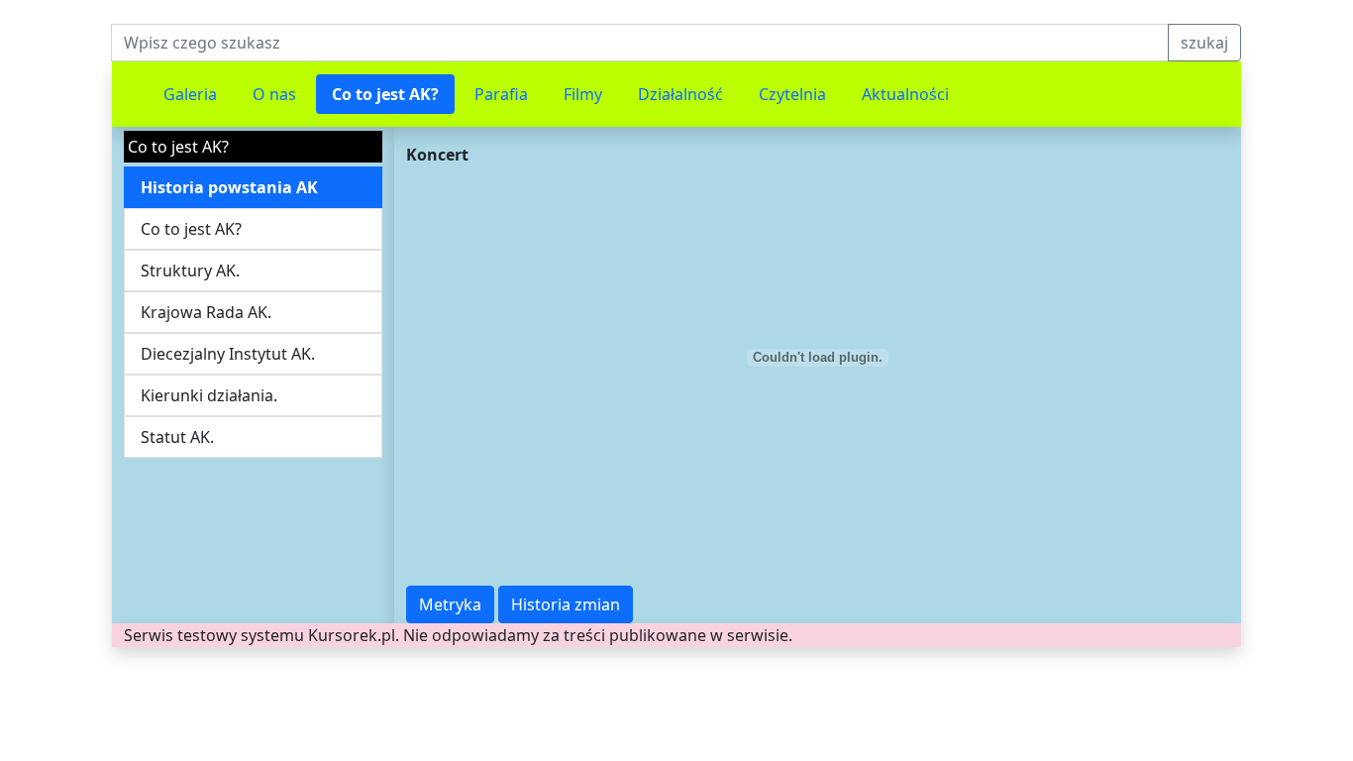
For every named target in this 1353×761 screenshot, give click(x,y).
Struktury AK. (190, 270)
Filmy (583, 94)
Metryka (450, 604)
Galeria (190, 94)
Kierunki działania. (209, 395)
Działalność (680, 94)
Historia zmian (565, 604)
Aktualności (905, 94)
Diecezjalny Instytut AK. (228, 354)
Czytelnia (792, 94)
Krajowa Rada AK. (206, 312)
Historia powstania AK (229, 187)
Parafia (501, 94)
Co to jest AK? (385, 94)
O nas (274, 94)
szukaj (1204, 43)
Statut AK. (177, 437)
